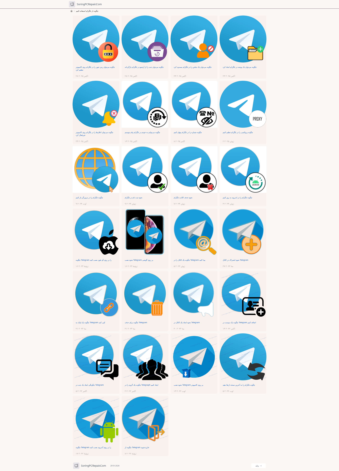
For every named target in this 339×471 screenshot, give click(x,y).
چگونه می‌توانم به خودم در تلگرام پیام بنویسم (142, 132)
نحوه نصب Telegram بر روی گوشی (139, 260)
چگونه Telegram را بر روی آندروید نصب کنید (93, 447)
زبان (257, 465)
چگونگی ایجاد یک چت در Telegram (90, 385)
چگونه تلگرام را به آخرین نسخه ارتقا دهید (239, 385)
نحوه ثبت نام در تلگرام (133, 197)
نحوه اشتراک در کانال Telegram (235, 260)
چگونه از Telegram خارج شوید (137, 447)
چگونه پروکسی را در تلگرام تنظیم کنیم (238, 132)
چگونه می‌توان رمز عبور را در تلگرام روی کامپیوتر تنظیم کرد (95, 68)
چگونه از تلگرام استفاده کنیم (87, 11)
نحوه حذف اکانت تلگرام (183, 197)
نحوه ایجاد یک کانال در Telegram (187, 322)
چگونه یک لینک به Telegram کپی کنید (90, 322)
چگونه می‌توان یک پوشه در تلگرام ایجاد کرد (240, 67)
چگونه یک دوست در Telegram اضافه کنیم (239, 322)
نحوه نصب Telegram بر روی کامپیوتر (188, 385)
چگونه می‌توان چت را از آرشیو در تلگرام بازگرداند (144, 67)
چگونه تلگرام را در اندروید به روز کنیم (237, 197)
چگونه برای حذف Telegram (136, 322)
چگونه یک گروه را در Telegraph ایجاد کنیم (141, 385)
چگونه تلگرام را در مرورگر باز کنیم (89, 197)
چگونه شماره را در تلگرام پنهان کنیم (188, 132)
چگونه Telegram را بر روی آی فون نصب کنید (93, 260)
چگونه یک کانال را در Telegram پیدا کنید (189, 260)
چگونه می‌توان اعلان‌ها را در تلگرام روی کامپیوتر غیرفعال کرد (94, 133)
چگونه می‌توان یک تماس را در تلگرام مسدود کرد (193, 67)
